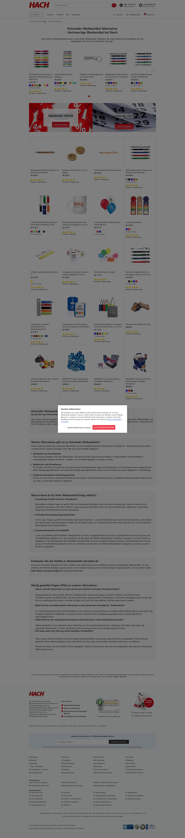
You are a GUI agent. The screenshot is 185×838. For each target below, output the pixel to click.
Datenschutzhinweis (113, 419)
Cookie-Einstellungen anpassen (79, 427)
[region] (92, 419)
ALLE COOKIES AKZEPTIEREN (104, 427)
